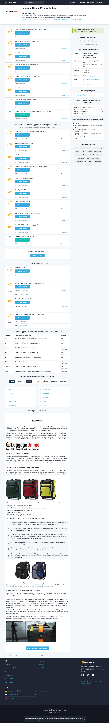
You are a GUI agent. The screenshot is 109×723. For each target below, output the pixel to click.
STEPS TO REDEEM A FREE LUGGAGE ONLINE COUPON (74, 19)
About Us (7, 664)
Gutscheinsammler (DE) (15, 691)
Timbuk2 (40, 585)
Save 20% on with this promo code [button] (24, 53)
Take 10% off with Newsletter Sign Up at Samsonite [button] (29, 314)
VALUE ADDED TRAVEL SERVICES (29, 19)
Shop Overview (9, 675)
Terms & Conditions (85, 683)
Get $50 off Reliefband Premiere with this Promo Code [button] (30, 29)
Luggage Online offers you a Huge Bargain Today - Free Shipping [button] (33, 111)
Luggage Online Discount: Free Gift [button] (25, 236)
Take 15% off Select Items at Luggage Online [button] (27, 99)
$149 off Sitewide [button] (20, 267)
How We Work (9, 682)
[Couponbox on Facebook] (82, 675)
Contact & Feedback (10, 668)
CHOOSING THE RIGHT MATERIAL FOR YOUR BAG (33, 21)
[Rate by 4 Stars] (92, 41)
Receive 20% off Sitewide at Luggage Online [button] (27, 41)
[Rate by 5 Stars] (96, 41)
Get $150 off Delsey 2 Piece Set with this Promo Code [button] (30, 131)
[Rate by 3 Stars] (88, 41)
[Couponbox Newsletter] (93, 675)
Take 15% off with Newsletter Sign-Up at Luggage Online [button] (31, 166)
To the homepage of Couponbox (13, 3)
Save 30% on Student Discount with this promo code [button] (30, 283)
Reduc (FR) (11, 698)
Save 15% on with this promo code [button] (24, 88)
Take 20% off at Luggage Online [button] (24, 178)
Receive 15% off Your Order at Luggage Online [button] (28, 213)
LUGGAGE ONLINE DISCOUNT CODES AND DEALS (49, 19)
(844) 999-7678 (87, 85)
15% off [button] (17, 155)
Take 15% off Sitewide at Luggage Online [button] (26, 64)
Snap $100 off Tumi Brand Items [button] (24, 143)
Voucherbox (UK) (13, 694)
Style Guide (42, 668)
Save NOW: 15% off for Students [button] (24, 299)
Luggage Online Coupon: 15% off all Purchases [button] (28, 76)
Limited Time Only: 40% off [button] (22, 201)
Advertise (41, 664)
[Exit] (84, 719)
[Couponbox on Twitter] (87, 675)
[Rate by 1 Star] (80, 41)
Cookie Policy (98, 681)
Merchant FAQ (9, 679)
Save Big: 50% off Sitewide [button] (22, 190)
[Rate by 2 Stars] (84, 41)
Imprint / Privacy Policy (86, 681)
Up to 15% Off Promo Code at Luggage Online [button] (28, 225)
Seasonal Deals (43, 691)
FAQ (6, 671)
